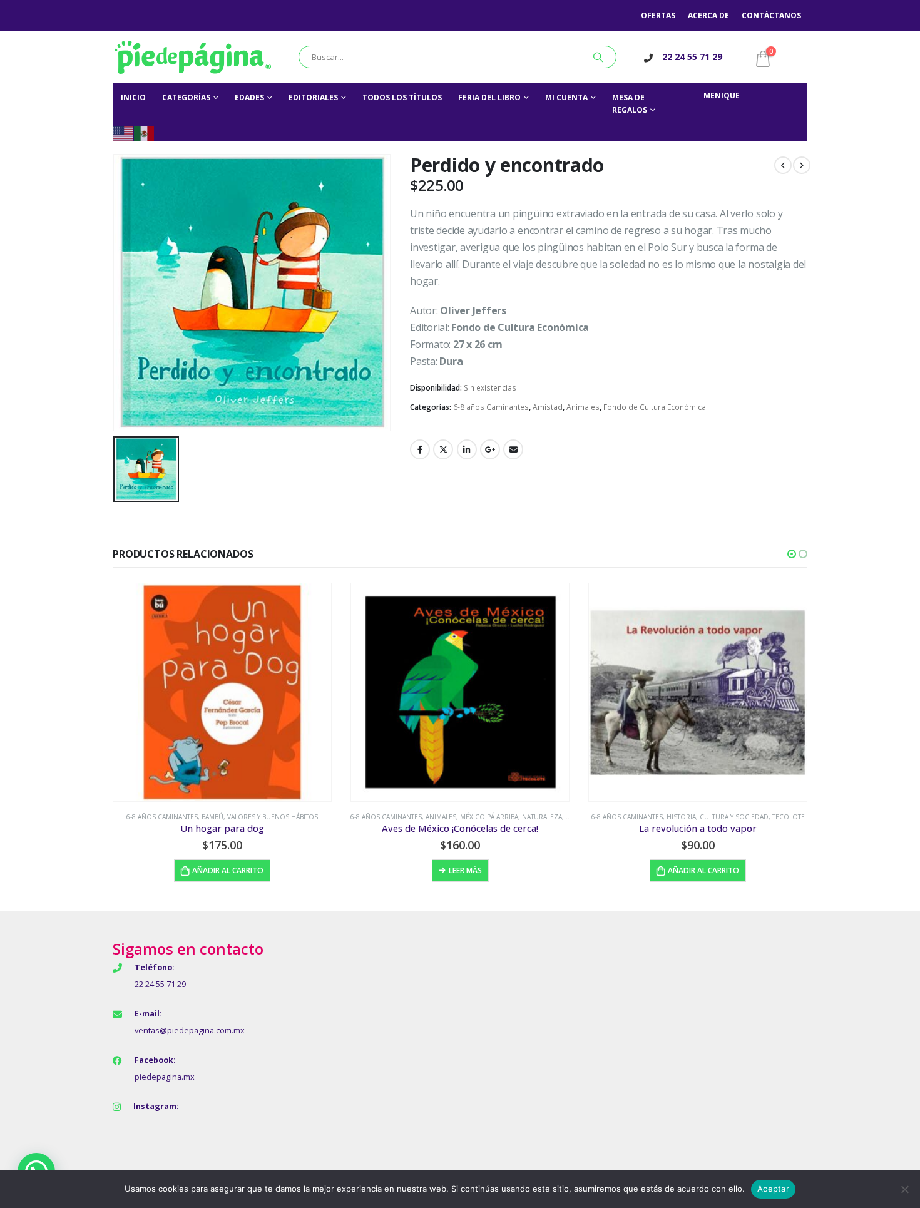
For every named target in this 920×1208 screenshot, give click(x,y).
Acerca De (708, 15)
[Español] (144, 133)
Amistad (548, 407)
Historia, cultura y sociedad (718, 816)
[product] (222, 692)
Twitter (443, 449)
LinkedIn (467, 449)
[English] (123, 133)
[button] (791, 553)
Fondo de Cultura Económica (654, 407)
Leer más (465, 870)
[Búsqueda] (598, 57)
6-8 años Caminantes (491, 407)
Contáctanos (771, 15)
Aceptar (773, 1189)
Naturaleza (542, 816)
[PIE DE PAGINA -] (193, 57)
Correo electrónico (513, 449)
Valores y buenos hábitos (272, 816)
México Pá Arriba (489, 816)
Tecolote (788, 816)
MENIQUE (721, 95)
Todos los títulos (402, 97)
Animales (583, 407)
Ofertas (658, 15)
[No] (904, 1189)
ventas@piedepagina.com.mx (190, 1030)
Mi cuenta (566, 97)
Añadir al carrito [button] (227, 870)
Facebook (420, 449)
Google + (490, 449)
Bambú (212, 816)
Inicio (133, 97)
